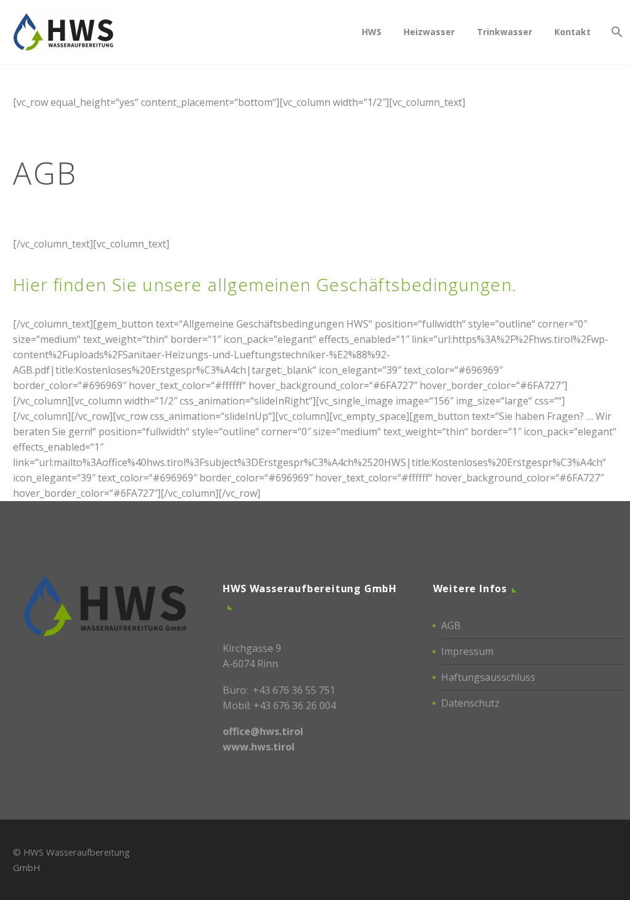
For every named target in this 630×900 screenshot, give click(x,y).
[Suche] (616, 32)
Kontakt (572, 32)
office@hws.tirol (263, 731)
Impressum (467, 651)
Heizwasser (429, 32)
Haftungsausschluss (488, 677)
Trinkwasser (504, 32)
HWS (371, 32)
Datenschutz (470, 703)
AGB (451, 625)
